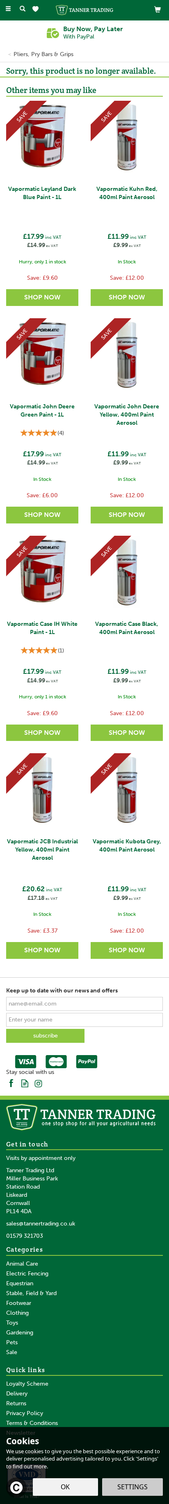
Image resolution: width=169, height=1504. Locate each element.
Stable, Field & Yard (31, 1293)
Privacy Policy (24, 1413)
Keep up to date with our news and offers (62, 990)
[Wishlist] (37, 9)
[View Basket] (157, 9)
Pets (12, 1342)
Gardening (19, 1332)
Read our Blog (25, 1083)
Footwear (18, 1303)
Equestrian (19, 1283)
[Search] (22, 9)
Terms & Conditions (32, 1423)
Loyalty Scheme (27, 1383)
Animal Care (22, 1263)
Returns (16, 1403)
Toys (12, 1322)
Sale (11, 1352)
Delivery (16, 1393)
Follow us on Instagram (38, 1083)
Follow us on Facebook (11, 1083)
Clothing (17, 1312)
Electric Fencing (27, 1273)
